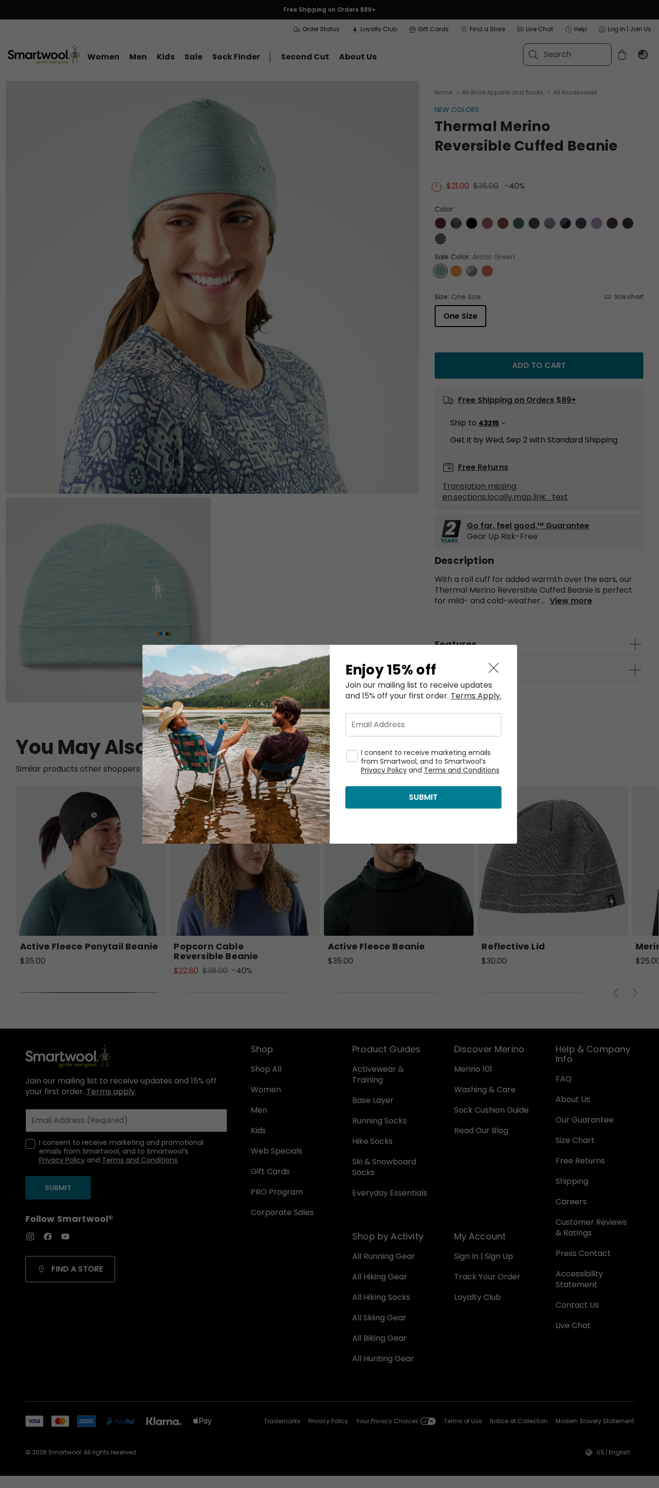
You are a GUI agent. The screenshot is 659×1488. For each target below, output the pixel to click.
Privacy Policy (384, 770)
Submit (423, 797)
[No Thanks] (493, 668)
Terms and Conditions (461, 770)
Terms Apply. (476, 696)
